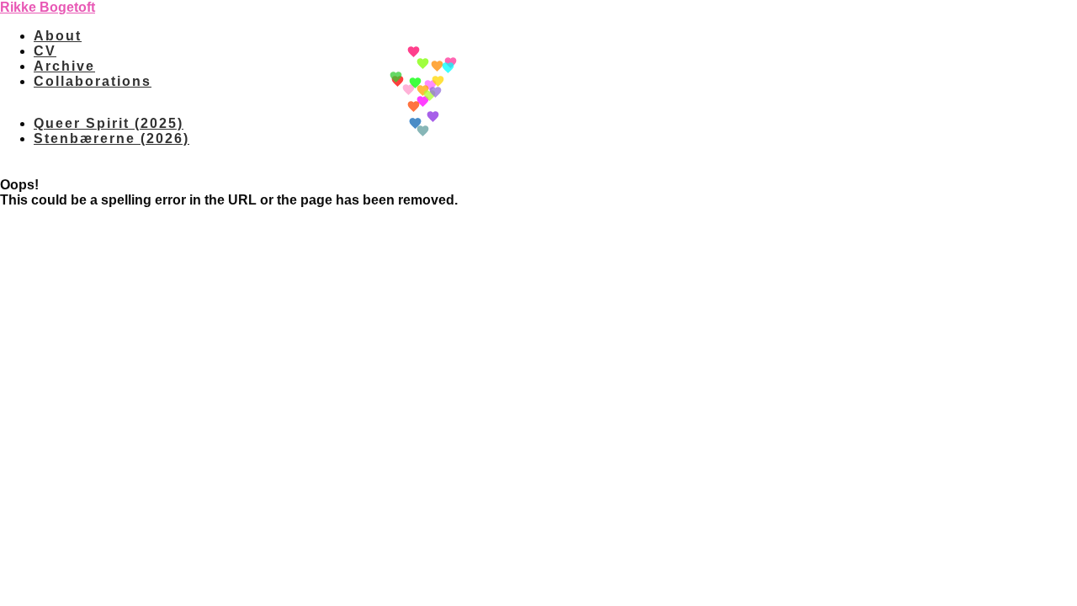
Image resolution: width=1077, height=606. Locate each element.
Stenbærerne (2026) (111, 138)
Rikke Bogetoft (47, 7)
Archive (64, 66)
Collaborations (92, 81)
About (58, 36)
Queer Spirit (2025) (108, 123)
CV (45, 51)
